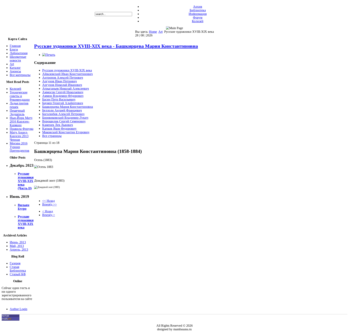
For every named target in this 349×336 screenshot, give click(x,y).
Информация (198, 14)
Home (153, 31)
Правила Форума (21, 128)
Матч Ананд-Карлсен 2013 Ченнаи (19, 136)
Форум (197, 17)
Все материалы (20, 75)
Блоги (14, 49)
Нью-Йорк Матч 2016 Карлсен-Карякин (21, 121)
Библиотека (198, 10)
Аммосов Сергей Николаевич (62, 92)
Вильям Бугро (23, 206)
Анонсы (15, 71)
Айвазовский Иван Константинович (67, 74)
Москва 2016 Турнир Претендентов (19, 147)
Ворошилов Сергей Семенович (63, 121)
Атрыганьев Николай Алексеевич (65, 88)
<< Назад (48, 200)
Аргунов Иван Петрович (59, 81)
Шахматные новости (18, 58)
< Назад (47, 211)
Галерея (15, 263)
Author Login (18, 309)
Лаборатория (18, 53)
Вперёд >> (49, 204)
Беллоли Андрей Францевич (62, 110)
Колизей (197, 21)
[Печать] (48, 54)
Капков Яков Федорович (59, 128)
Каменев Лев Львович (57, 125)
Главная (15, 46)
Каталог (15, 67)
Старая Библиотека (18, 268)
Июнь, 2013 (18, 242)
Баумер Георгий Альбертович (62, 103)
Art (160, 31)
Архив (197, 6)
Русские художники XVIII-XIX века (26, 222)
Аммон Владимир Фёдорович (62, 96)
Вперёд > (48, 215)
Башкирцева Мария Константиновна (67, 106)
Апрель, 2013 (19, 249)
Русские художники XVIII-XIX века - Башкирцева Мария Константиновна (116, 46)
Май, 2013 (17, 246)
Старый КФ (18, 274)
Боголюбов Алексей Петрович (63, 114)
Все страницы (52, 136)
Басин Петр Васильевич (58, 99)
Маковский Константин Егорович (65, 132)
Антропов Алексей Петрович (62, 77)
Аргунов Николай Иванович (62, 85)
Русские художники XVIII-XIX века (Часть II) (26, 181)
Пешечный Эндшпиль (17, 112)
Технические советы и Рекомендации (20, 96)
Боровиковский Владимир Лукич (65, 117)
